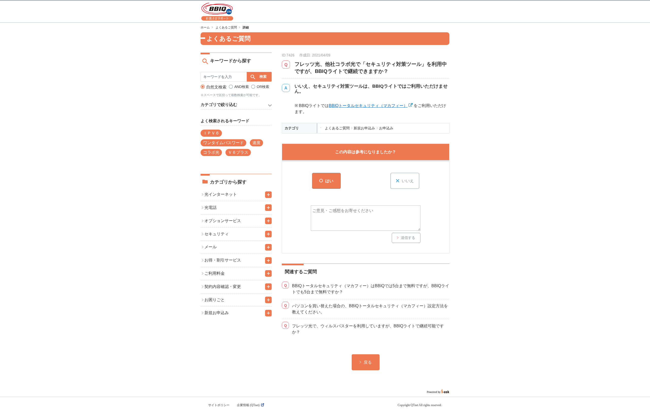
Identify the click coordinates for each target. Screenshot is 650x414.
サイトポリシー (219, 405)
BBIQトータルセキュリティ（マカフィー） (368, 105)
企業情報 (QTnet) (248, 405)
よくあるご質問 (226, 27)
